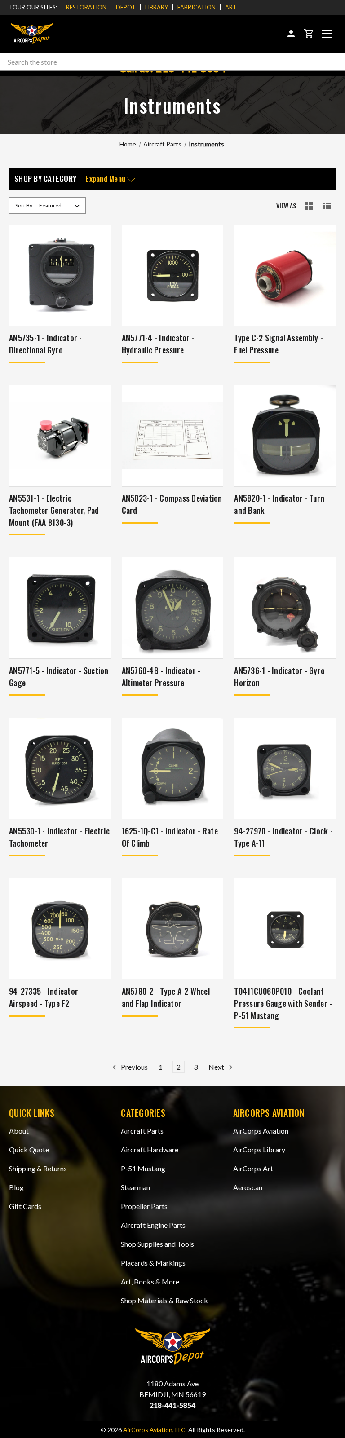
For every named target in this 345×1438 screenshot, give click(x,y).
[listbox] (61, 205)
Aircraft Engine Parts (153, 1225)
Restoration (86, 7)
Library (156, 7)
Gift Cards (25, 1206)
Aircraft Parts (142, 1130)
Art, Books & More (150, 1281)
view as (286, 206)
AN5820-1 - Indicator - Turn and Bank (279, 504)
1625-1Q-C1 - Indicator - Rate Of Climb (170, 837)
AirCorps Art (253, 1168)
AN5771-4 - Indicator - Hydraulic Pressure (158, 344)
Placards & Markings (153, 1262)
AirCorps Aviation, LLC (154, 1430)
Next (217, 1067)
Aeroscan (247, 1187)
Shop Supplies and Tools (157, 1244)
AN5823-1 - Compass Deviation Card (172, 504)
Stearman (135, 1187)
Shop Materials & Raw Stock (164, 1300)
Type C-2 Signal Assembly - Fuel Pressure (278, 344)
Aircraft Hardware (149, 1149)
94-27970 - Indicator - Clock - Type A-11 (283, 837)
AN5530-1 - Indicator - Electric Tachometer (59, 837)
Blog (16, 1187)
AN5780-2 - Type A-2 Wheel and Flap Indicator (166, 997)
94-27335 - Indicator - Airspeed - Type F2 (46, 997)
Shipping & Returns (38, 1168)
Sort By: (24, 205)
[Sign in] (291, 34)
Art (231, 7)
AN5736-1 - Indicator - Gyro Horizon (279, 676)
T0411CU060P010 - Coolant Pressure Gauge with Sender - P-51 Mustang (283, 1003)
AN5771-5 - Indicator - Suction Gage (59, 676)
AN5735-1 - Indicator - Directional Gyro (45, 344)
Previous (133, 1067)
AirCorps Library (259, 1149)
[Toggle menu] (327, 34)
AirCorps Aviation (260, 1130)
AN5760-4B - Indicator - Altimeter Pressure (161, 676)
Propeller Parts (144, 1206)
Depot (126, 7)
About (19, 1130)
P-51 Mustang (143, 1168)
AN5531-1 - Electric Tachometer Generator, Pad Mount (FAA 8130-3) (54, 510)
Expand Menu (106, 179)
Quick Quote (29, 1149)
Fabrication (196, 7)
